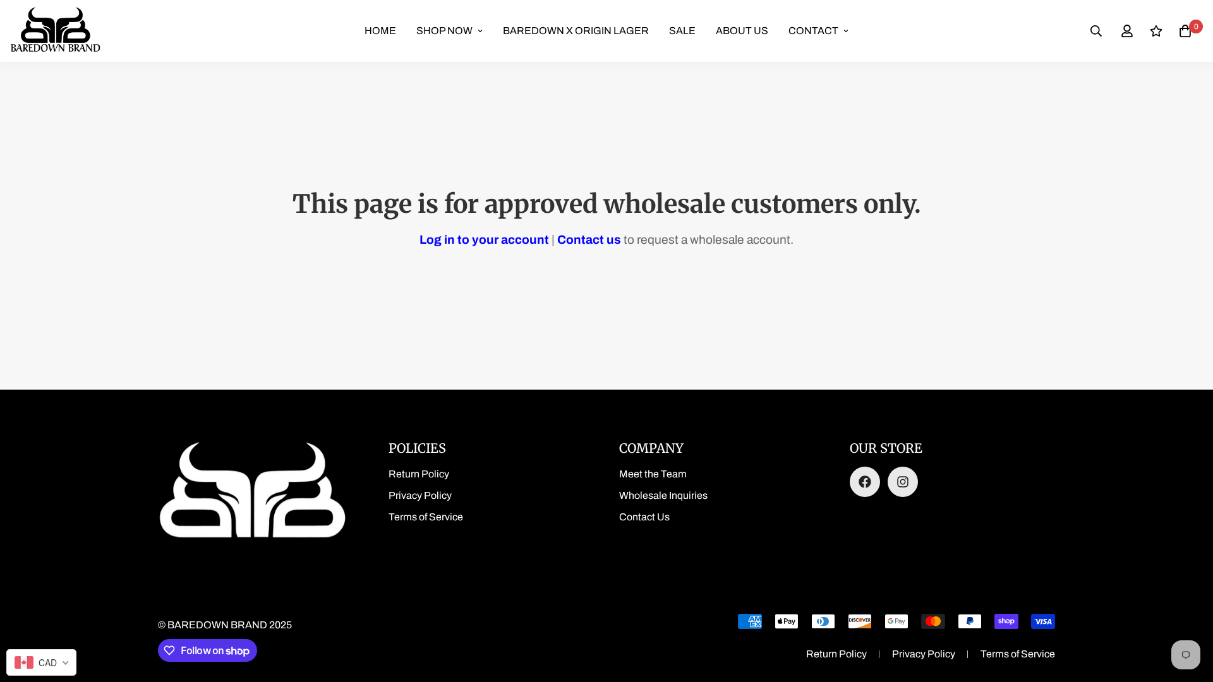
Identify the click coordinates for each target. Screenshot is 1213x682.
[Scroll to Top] (1188, 613)
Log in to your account (484, 239)
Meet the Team (653, 474)
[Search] (1096, 31)
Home (380, 30)
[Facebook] (865, 482)
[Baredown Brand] (55, 31)
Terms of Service (426, 517)
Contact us (589, 239)
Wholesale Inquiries (663, 495)
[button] (1185, 30)
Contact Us (644, 517)
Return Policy (419, 474)
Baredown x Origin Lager (576, 30)
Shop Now (444, 30)
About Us (742, 30)
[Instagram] (903, 482)
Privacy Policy (420, 495)
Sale (682, 30)
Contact (813, 30)
